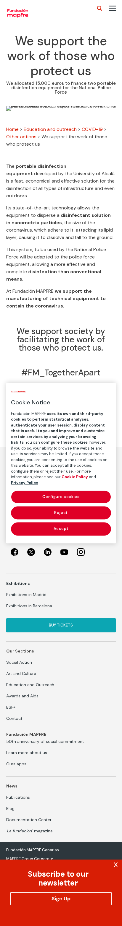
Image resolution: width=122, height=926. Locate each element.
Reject (61, 512)
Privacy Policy (24, 482)
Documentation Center (29, 819)
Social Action (19, 662)
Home (12, 129)
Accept (61, 528)
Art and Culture (21, 673)
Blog (10, 808)
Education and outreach (50, 129)
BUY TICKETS (61, 625)
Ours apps (16, 763)
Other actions (21, 137)
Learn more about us (26, 752)
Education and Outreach (30, 684)
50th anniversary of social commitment (45, 741)
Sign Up (61, 898)
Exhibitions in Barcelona (29, 605)
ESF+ (10, 707)
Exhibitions (18, 583)
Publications (18, 797)
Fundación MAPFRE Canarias (32, 849)
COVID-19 (92, 129)
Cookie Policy (75, 476)
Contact (14, 718)
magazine (29, 831)
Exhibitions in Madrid (26, 594)
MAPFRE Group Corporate (29, 858)
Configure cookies (60, 496)
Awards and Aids (22, 696)
